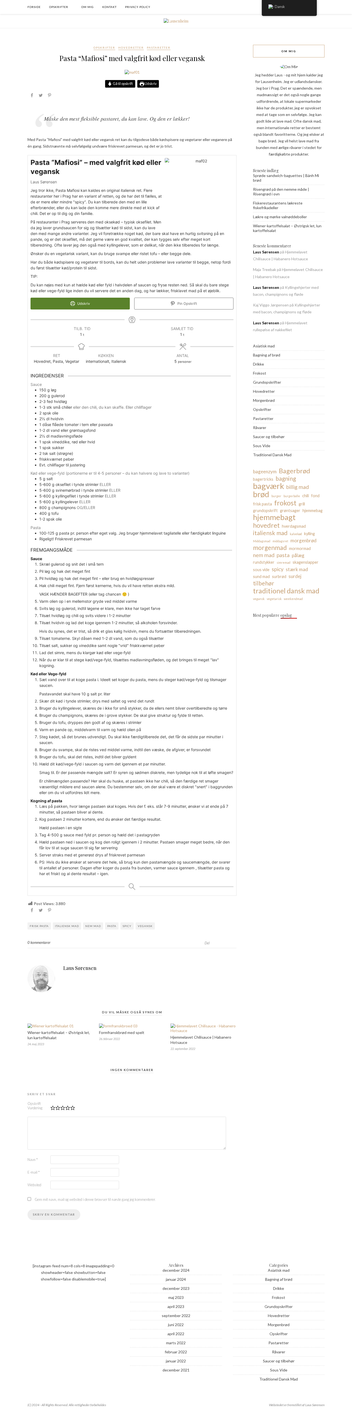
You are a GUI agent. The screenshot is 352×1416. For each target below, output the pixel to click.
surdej (294, 576)
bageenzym (265, 471)
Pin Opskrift (186, 304)
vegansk (145, 926)
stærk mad (297, 569)
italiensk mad (67, 926)
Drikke (258, 364)
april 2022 (175, 1333)
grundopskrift (265, 510)
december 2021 (176, 1370)
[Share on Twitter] (40, 96)
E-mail (34, 1172)
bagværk (268, 486)
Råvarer (259, 427)
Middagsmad (261, 541)
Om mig (87, 7)
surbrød (279, 576)
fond (315, 495)
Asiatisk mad (264, 346)
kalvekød (296, 534)
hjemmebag (312, 510)
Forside (34, 7)
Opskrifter (58, 7)
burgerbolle (292, 496)
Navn (33, 1159)
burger (276, 496)
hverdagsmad (294, 526)
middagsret (280, 541)
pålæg (298, 555)
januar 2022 (176, 1361)
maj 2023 (176, 1297)
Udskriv (150, 84)
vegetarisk (274, 599)
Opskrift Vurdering (35, 1105)
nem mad (93, 926)
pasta (111, 926)
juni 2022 (176, 1324)
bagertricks (263, 479)
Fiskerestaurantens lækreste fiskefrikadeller (277, 205)
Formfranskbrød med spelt (121, 1032)
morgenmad (270, 547)
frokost (285, 502)
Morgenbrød (264, 400)
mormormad (300, 548)
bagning (286, 478)
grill (302, 504)
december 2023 (176, 1288)
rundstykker (263, 562)
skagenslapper (305, 562)
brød (261, 494)
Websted (34, 1185)
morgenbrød (303, 540)
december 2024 (176, 1270)
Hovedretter (131, 47)
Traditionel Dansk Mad (272, 454)
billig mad (297, 487)
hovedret (266, 525)
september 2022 (176, 1315)
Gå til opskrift (122, 84)
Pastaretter (158, 47)
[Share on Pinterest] (49, 96)
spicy (127, 926)
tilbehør (263, 583)
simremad (283, 562)
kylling (309, 533)
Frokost (259, 373)
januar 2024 (176, 1279)
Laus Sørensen (80, 968)
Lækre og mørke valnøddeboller (280, 216)
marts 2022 (176, 1342)
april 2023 (175, 1306)
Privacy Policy (137, 7)
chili (305, 495)
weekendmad (293, 599)
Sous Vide (261, 445)
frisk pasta (39, 926)
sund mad (261, 576)
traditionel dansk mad (286, 590)
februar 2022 (176, 1351)
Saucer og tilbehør (269, 436)
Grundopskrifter (267, 382)
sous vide (261, 569)
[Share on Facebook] (32, 96)
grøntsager (290, 510)
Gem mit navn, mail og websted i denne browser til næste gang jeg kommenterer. (95, 1199)
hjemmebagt (274, 517)
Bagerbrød (294, 471)
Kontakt (109, 7)
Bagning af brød (266, 355)
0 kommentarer (39, 942)
